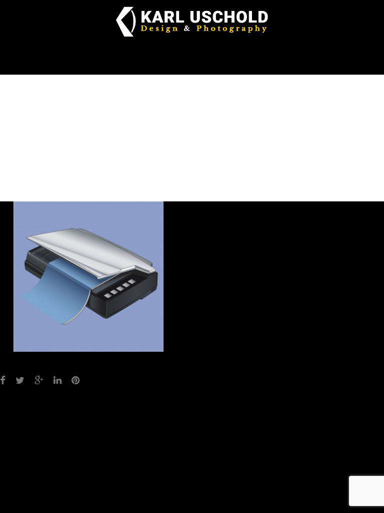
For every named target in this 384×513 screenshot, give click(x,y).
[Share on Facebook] (3, 380)
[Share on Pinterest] (76, 380)
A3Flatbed (138, 413)
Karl (228, 181)
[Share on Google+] (39, 380)
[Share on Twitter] (20, 380)
